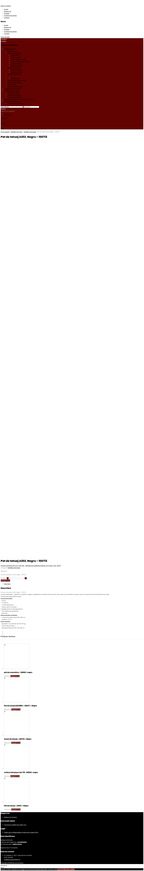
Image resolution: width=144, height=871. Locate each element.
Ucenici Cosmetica (17, 72)
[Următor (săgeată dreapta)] (3, 867)
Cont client (19, 825)
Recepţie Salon (12, 85)
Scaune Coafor (15, 57)
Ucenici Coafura (16, 64)
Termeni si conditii (10, 825)
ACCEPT (59, 869)
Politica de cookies (28, 832)
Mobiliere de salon (10, 49)
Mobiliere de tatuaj (13, 76)
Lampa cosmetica (13, 93)
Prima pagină (5, 132)
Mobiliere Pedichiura (13, 74)
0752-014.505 (5, 37)
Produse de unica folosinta (12, 89)
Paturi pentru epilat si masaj (16, 80)
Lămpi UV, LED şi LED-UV (15, 103)
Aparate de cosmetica (11, 91)
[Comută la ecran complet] (4, 865)
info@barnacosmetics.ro (12, 860)
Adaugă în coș (5, 580)
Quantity (3, 578)
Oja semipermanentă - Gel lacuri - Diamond (18, 99)
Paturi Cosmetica (16, 70)
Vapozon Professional (14, 97)
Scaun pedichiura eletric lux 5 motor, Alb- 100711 (45, 566)
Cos (25, 825)
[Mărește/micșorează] (6, 865)
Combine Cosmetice (14, 95)
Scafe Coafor (15, 55)
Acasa (6, 9)
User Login (4, 118)
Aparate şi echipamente (12, 101)
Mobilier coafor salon (14, 53)
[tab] (73, 584)
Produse (6, 13)
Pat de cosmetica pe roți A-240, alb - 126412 (15, 566)
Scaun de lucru (12, 51)
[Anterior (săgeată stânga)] (1, 867)
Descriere (7, 584)
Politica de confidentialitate (13, 832)
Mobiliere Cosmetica (14, 68)
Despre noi (7, 11)
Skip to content (6, 6)
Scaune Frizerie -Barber (18, 59)
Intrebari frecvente (10, 16)
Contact (7, 18)
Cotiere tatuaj (15, 78)
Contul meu (8, 115)
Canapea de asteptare (14, 87)
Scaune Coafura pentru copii (20, 62)
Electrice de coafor (17, 66)
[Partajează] (3, 865)
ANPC (36, 832)
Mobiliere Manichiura (14, 82)
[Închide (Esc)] (1, 865)
